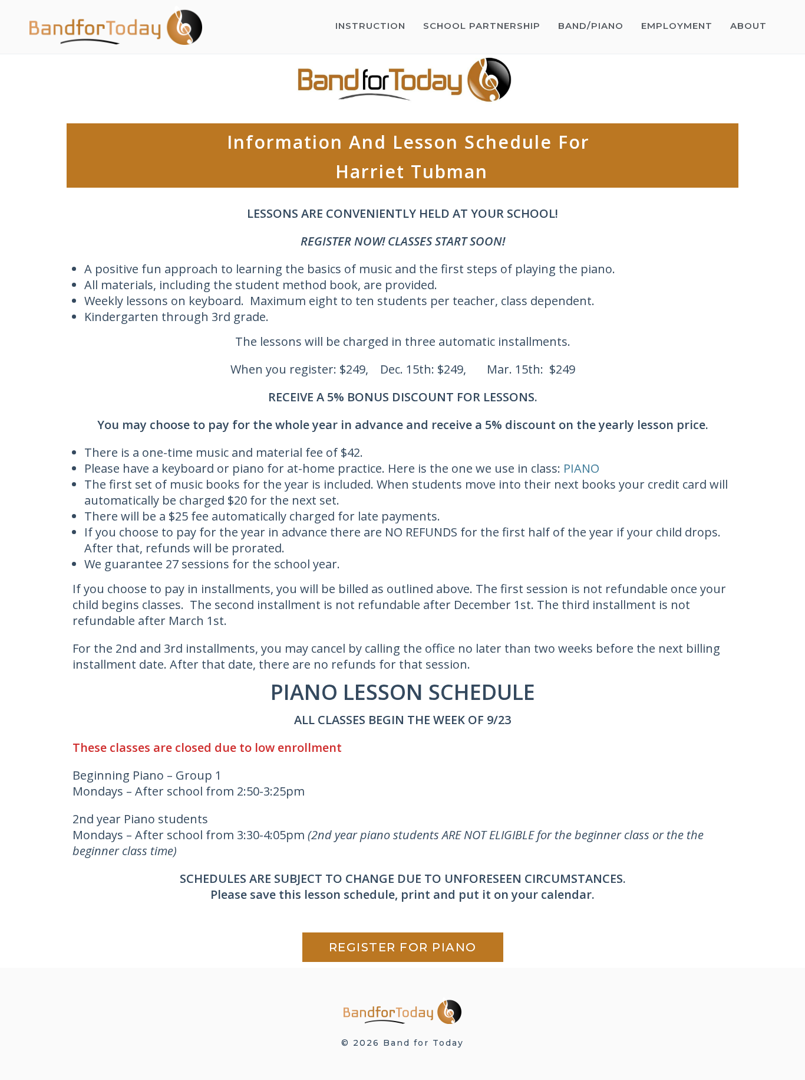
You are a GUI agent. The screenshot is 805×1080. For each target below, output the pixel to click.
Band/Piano (590, 25)
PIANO (581, 468)
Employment (676, 25)
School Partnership (481, 25)
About (748, 25)
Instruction (370, 25)
